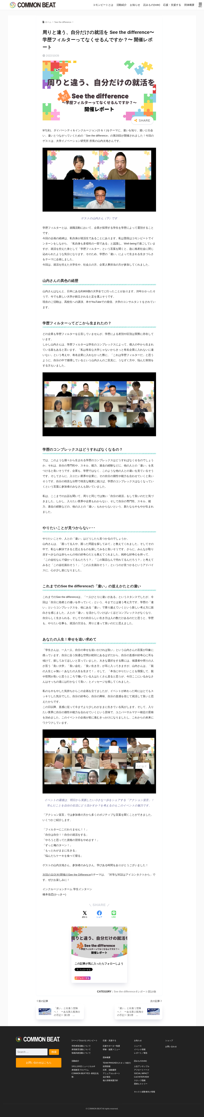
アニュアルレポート (111, 1073)
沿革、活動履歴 (109, 1070)
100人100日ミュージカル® (83, 1066)
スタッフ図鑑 (140, 1080)
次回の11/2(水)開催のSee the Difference (66, 874)
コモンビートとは (103, 5)
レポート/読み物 (147, 991)
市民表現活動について (81, 1046)
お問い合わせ (171, 1046)
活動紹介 (122, 5)
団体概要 (189, 5)
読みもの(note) (151, 5)
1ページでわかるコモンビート (85, 1040)
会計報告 (106, 1077)
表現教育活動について (81, 1049)
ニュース (138, 1046)
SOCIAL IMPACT (141, 1073)
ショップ (169, 1040)
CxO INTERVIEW (141, 1077)
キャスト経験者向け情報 (144, 1092)
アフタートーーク (141, 1070)
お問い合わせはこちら (38, 1062)
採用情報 (106, 1066)
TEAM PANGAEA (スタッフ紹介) (117, 1063)
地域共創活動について (81, 1053)
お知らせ (135, 5)
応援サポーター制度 (111, 1046)
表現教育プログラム (80, 1070)
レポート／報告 (140, 1053)
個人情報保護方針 (110, 1080)
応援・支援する (172, 5)
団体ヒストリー (140, 1084)
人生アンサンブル (141, 1066)
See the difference (125, 991)
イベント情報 (140, 1049)
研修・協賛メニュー (111, 1049)
